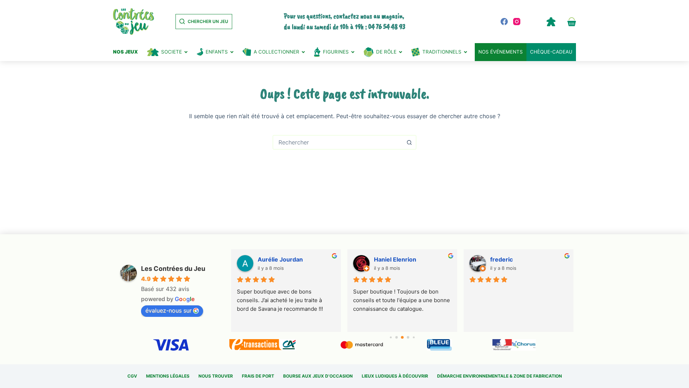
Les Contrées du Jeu (173, 268)
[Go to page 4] (414, 337)
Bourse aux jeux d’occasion (318, 376)
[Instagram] (516, 21)
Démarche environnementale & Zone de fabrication (499, 376)
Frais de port (258, 376)
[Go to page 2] (402, 337)
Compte (551, 21)
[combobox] (337, 142)
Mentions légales (167, 376)
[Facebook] (504, 21)
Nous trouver (215, 376)
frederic (501, 259)
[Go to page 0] (391, 337)
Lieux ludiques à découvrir (395, 376)
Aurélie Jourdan (280, 259)
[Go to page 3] (408, 337)
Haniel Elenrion (395, 259)
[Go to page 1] (396, 337)
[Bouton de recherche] (409, 142)
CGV (132, 376)
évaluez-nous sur (168, 310)
